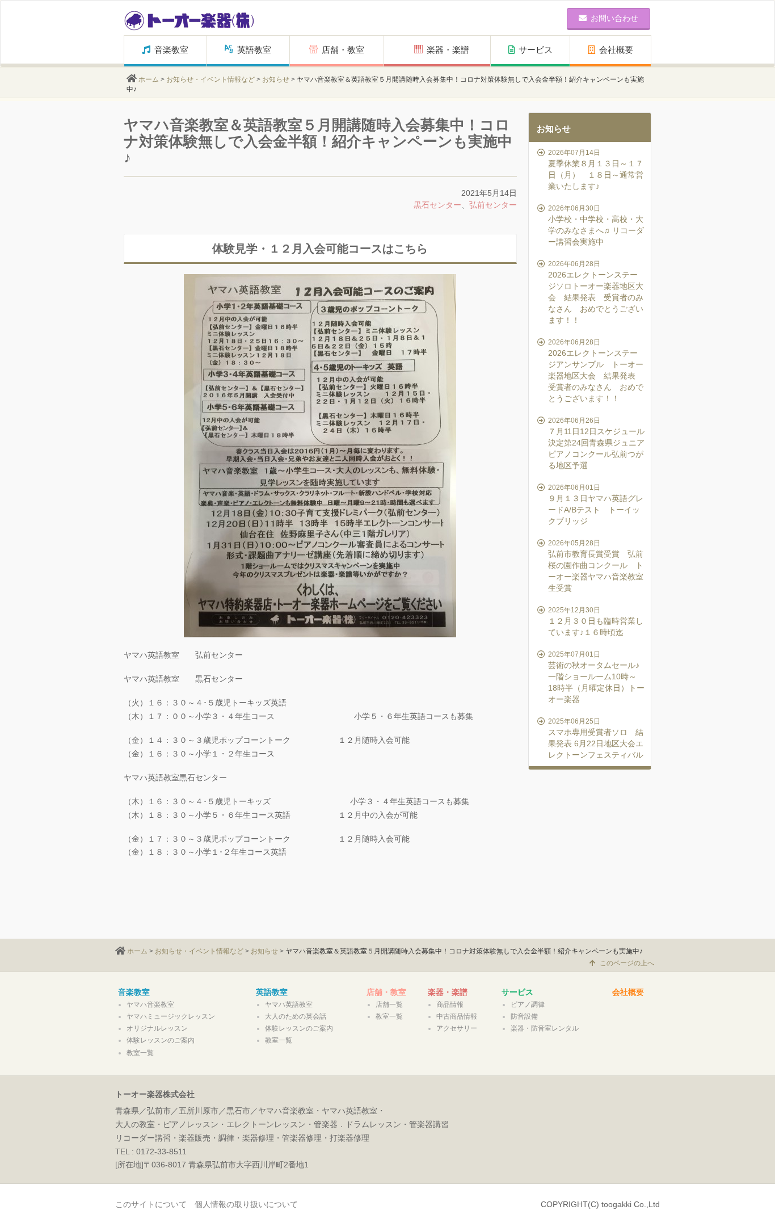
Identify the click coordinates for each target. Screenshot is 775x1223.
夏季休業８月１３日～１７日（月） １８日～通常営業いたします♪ (595, 170)
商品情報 (450, 1004)
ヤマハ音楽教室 (150, 1004)
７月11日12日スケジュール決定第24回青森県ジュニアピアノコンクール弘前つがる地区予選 (596, 443)
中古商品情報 (456, 1016)
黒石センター (437, 204)
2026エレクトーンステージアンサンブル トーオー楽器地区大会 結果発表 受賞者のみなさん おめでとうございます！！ (595, 370)
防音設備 (524, 1016)
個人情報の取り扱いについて (246, 1204)
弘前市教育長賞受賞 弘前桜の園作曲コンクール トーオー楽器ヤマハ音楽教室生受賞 (595, 565)
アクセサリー (456, 1028)
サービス (536, 49)
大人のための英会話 (295, 1016)
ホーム (148, 79)
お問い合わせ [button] (614, 18)
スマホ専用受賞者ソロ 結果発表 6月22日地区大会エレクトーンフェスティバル (595, 738)
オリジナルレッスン (157, 1028)
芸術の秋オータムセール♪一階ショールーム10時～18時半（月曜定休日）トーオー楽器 (596, 677)
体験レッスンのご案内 (161, 1040)
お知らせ (275, 79)
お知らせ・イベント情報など (210, 79)
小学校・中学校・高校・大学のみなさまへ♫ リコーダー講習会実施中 (596, 225)
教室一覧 (140, 1053)
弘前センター (493, 204)
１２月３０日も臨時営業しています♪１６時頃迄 (595, 621)
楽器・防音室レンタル (545, 1028)
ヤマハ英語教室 (289, 1004)
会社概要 (616, 49)
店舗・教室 (343, 49)
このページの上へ (627, 963)
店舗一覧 (389, 1004)
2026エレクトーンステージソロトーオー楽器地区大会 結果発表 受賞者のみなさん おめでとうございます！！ (595, 292)
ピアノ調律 (528, 1004)
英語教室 (254, 49)
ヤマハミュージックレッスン (171, 1016)
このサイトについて (151, 1204)
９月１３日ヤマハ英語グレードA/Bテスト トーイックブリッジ (595, 505)
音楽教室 (171, 49)
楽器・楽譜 (448, 49)
